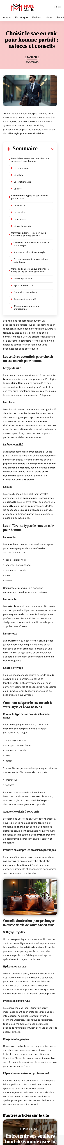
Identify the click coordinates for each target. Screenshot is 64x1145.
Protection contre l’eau (25, 292)
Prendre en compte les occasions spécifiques (31, 260)
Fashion (32, 57)
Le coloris (18, 175)
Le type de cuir (21, 168)
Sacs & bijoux (30, 1129)
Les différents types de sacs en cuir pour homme (29, 197)
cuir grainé (35, 387)
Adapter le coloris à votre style (29, 252)
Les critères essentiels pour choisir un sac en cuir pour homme (30, 160)
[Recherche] (50, 7)
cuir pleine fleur (14, 383)
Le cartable (19, 212)
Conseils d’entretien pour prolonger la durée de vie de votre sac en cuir (30, 270)
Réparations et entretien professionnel (26, 307)
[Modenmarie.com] (22, 7)
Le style (18, 188)
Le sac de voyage (22, 226)
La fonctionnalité (22, 181)
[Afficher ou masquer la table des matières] (45, 149)
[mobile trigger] (5, 7)
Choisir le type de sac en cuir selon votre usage (31, 244)
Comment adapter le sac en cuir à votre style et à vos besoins (28, 234)
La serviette (20, 219)
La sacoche (19, 205)
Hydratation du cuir (24, 285)
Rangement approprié (25, 299)
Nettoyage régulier (23, 278)
